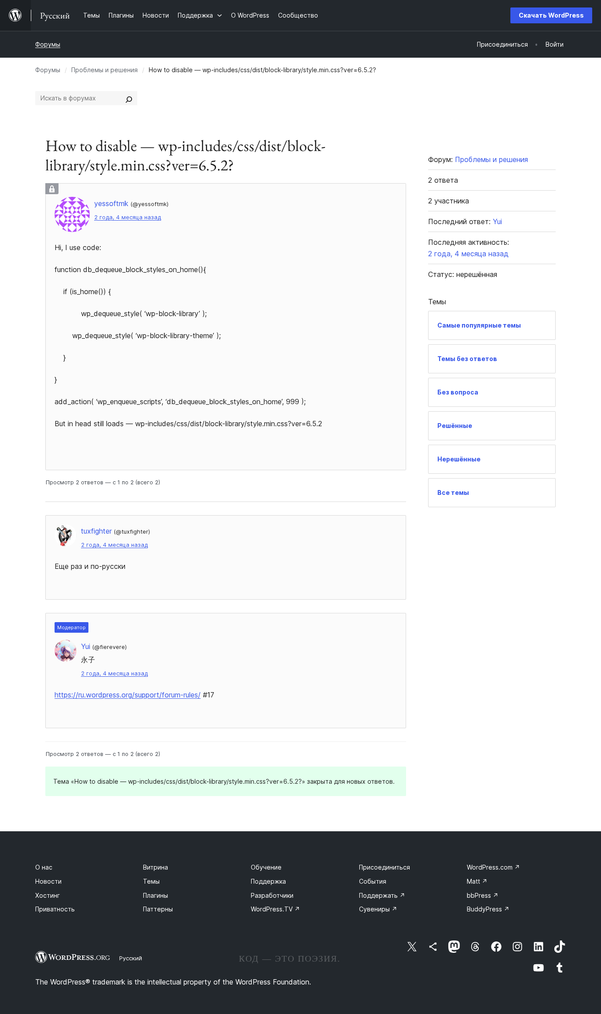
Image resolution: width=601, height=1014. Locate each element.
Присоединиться (384, 867)
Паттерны (158, 909)
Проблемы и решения (104, 70)
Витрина (155, 867)
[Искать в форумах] (129, 98)
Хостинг (47, 895)
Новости (48, 881)
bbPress (482, 895)
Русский (130, 958)
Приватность (55, 909)
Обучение (266, 867)
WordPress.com (493, 867)
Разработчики (272, 895)
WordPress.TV (275, 909)
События (372, 881)
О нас (43, 867)
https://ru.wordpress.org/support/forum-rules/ (128, 694)
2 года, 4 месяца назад (127, 217)
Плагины (155, 895)
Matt (477, 881)
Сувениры (378, 909)
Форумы (47, 44)
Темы (151, 881)
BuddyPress (488, 909)
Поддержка (268, 881)
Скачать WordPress (551, 15)
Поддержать (382, 895)
